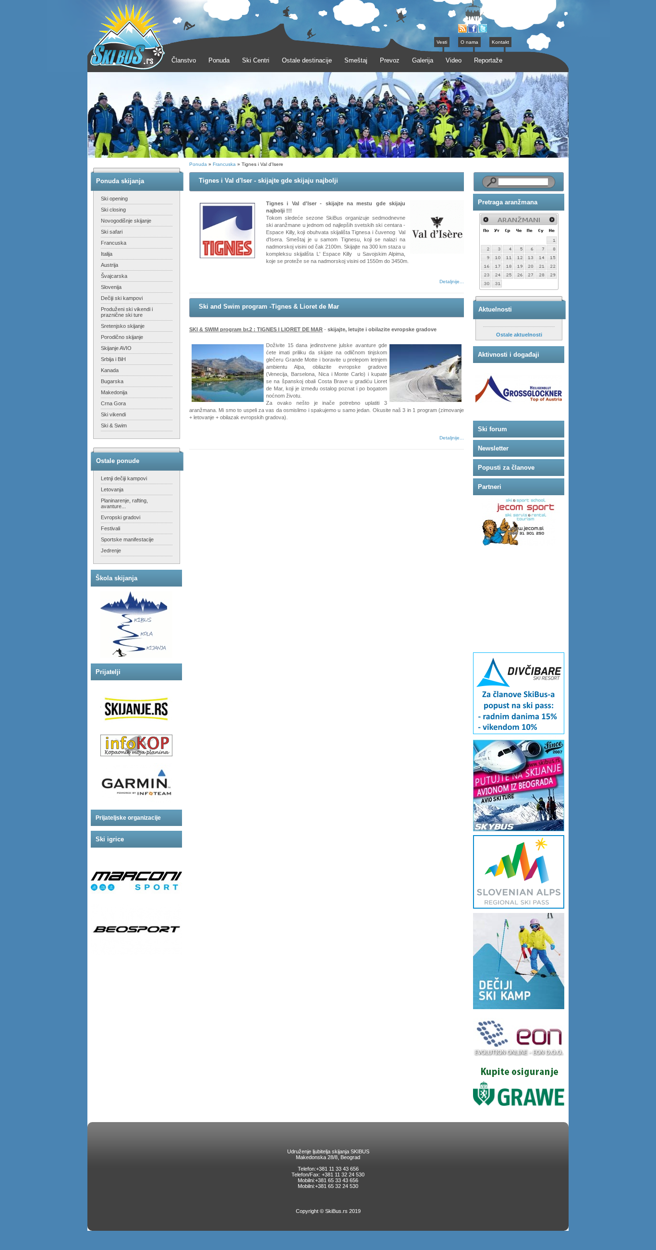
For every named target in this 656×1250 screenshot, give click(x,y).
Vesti (442, 42)
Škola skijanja (116, 578)
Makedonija (114, 392)
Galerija (422, 60)
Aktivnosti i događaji (508, 354)
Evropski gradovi (120, 517)
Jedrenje (111, 550)
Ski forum (492, 429)
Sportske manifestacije (127, 539)
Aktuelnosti (495, 309)
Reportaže (488, 60)
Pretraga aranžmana (507, 202)
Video (454, 60)
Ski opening (114, 198)
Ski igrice (110, 839)
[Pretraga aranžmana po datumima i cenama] (519, 288)
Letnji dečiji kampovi (124, 478)
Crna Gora (113, 403)
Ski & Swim (114, 425)
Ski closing (113, 209)
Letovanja (112, 489)
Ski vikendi (113, 414)
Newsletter (493, 448)
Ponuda (198, 164)
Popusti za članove (506, 467)
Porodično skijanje (122, 337)
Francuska (113, 243)
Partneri (489, 486)
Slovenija (111, 287)
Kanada (110, 370)
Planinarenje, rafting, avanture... (124, 503)
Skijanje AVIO (116, 348)
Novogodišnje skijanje (126, 221)
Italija (106, 254)
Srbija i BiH (113, 359)
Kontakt (500, 42)
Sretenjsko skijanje (123, 326)
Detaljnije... (451, 281)
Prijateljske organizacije (128, 817)
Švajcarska (114, 276)
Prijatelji (108, 671)
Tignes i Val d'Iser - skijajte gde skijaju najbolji (268, 180)
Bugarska (112, 381)
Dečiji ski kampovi (122, 298)
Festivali (110, 528)
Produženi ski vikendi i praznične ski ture (127, 312)
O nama (469, 42)
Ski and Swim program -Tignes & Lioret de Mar (269, 306)
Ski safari (111, 232)
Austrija (109, 265)
